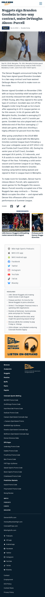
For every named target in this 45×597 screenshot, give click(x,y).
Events (6, 506)
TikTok (14, 279)
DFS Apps (7, 442)
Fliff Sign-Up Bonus (10, 463)
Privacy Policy (9, 592)
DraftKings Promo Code (12, 404)
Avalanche (8, 369)
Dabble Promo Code (11, 451)
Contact (6, 575)
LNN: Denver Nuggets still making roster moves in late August (15, 234)
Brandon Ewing (25, 28)
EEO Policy (8, 584)
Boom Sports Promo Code (13, 472)
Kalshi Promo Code (10, 485)
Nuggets (5, 28)
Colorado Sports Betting (12, 396)
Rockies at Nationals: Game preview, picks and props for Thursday (22, 312)
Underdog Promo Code (12, 446)
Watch (6, 498)
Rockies (7, 377)
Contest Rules (9, 588)
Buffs (6, 382)
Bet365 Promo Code (11, 400)
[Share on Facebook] (11, 206)
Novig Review (8, 493)
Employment (8, 579)
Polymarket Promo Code (12, 489)
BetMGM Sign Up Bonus (12, 425)
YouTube (15, 274)
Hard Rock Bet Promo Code (13, 408)
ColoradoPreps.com (11, 526)
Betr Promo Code (10, 459)
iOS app (9, 540)
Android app (10, 544)
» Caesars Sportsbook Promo (14, 421)
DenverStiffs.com (10, 517)
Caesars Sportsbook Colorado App (16, 417)
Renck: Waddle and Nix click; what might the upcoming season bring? (22, 318)
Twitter (15, 266)
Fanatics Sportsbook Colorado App (16, 430)
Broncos (7, 365)
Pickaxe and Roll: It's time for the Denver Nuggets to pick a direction (21, 301)
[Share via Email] (24, 206)
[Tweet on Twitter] (18, 206)
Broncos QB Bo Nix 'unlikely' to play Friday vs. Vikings (22, 323)
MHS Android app (19, 257)
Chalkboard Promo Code (12, 476)
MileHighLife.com (10, 530)
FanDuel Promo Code (11, 413)
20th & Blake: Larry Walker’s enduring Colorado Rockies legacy (23, 328)
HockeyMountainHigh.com (13, 522)
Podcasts (7, 502)
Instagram (16, 270)
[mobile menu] (40, 3)
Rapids (6, 390)
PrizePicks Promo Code (12, 455)
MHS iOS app (17, 253)
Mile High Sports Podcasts (23, 249)
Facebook (16, 261)
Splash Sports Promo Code (13, 468)
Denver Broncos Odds (11, 438)
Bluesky (15, 283)
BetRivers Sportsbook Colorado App (16, 434)
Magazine (7, 510)
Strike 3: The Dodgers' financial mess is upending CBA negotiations (23, 307)
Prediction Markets (11, 480)
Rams (6, 386)
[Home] (7, 3)
